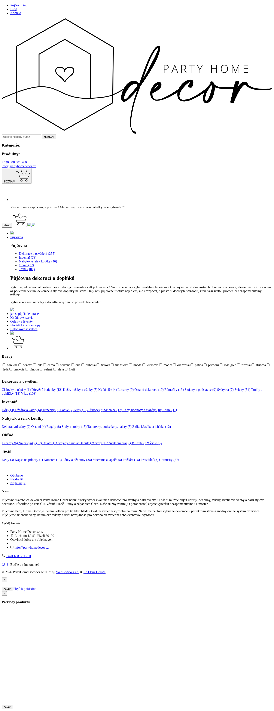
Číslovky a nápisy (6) (16, 389)
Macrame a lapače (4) (108, 460)
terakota (19, 369)
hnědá (137, 365)
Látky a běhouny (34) (78, 460)
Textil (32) (142, 443)
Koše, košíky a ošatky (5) (80, 389)
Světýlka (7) (225, 389)
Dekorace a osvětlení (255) (37, 253)
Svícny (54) (242, 389)
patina (199, 365)
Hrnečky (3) (51, 410)
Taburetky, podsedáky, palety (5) (109, 426)
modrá (168, 365)
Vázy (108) (28, 393)
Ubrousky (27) (169, 460)
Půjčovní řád (18, 5)
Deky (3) (8, 460)
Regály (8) (54, 426)
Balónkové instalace (23, 329)
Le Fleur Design (94, 572)
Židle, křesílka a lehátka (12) (151, 426)
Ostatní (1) (50, 443)
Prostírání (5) (150, 460)
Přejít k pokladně (24, 589)
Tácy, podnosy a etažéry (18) (143, 410)
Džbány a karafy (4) (29, 410)
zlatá (61, 369)
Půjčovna (16, 237)
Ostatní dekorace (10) (149, 389)
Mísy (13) (81, 410)
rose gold (230, 365)
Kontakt (15, 13)
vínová (34, 369)
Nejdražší (16, 479)
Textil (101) (27, 269)
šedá (6, 369)
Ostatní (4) (38, 426)
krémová (152, 365)
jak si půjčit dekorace (24, 314)
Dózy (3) (8, 410)
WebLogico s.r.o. (67, 572)
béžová (27, 365)
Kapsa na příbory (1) (29, 460)
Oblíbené (16, 475)
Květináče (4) (108, 389)
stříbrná (261, 365)
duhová (91, 365)
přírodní (213, 365)
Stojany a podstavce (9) (201, 389)
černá (51, 365)
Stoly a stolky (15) (74, 426)
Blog (13, 9)
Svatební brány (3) (122, 443)
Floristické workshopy (25, 325)
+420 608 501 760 (14, 162)
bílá (39, 365)
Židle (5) (156, 443)
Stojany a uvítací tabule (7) (76, 443)
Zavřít (7, 589)
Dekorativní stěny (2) (16, 426)
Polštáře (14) (132, 460)
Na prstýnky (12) (31, 443)
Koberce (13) (53, 460)
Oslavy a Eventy (21, 321)
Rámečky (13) (174, 389)
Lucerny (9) (126, 389)
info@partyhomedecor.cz (19, 166)
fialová (105, 365)
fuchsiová (121, 365)
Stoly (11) (102, 443)
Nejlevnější (17, 483)
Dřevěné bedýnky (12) (47, 389)
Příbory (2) (96, 410)
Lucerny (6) (10, 443)
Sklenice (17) (113, 410)
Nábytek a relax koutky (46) (38, 261)
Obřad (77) (26, 265)
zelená (48, 369)
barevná (12, 365)
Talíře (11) (170, 410)
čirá (78, 365)
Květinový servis (21, 317)
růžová (246, 365)
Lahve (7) (67, 410)
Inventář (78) (27, 257)
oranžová (183, 365)
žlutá (72, 369)
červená (65, 365)
